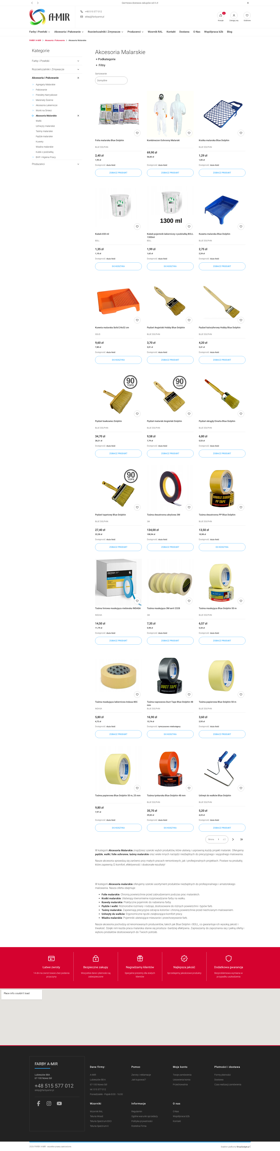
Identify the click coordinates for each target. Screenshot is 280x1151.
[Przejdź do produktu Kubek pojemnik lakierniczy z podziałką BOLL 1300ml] (170, 207)
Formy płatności (222, 1074)
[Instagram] (49, 1103)
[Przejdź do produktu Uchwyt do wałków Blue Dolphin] (222, 769)
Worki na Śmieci (44, 110)
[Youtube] (59, 1103)
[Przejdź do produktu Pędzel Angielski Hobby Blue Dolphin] (170, 301)
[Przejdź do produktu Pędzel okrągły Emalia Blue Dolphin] (222, 395)
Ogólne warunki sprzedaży (144, 1116)
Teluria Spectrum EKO (100, 1121)
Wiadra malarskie (44, 146)
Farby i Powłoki (40, 60)
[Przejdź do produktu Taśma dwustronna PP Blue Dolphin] (222, 488)
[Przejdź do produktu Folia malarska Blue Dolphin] (118, 114)
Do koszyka (118, 266)
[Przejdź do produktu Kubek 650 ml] (118, 207)
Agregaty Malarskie (45, 84)
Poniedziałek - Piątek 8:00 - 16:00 (106, 1094)
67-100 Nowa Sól (98, 1084)
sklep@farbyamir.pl (94, 16)
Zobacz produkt (118, 172)
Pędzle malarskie (44, 136)
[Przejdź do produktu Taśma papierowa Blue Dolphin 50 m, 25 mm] (118, 769)
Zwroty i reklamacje (141, 1074)
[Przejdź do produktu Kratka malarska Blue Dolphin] (222, 114)
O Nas (176, 1111)
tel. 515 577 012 (98, 1089)
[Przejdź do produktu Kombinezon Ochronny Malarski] (170, 114)
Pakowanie (41, 89)
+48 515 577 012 (93, 11)
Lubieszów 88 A (98, 1079)
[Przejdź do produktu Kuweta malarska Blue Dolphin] (222, 207)
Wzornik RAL (96, 1111)
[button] (247, 3)
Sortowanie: (101, 73)
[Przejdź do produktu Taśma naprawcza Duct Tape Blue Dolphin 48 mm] (170, 675)
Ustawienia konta (181, 1079)
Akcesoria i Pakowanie (55, 40)
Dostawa (218, 1079)
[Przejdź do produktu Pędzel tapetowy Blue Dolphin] (118, 488)
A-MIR (93, 1074)
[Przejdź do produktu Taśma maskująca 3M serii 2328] (170, 582)
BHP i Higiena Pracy (46, 157)
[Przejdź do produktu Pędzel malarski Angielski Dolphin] (170, 395)
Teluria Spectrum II (99, 1126)
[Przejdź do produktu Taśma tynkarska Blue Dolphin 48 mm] (170, 769)
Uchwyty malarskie (45, 126)
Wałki (38, 121)
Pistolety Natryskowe (46, 95)
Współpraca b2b (181, 1116)
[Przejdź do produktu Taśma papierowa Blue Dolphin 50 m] (222, 675)
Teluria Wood (96, 1116)
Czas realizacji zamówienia (227, 1084)
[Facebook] (38, 1103)
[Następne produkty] (233, 839)
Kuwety (39, 141)
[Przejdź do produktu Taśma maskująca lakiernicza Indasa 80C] (118, 675)
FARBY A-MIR (35, 40)
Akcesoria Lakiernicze (46, 105)
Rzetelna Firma (138, 1126)
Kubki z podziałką (44, 152)
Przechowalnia (180, 1084)
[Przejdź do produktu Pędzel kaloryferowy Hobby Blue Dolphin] (222, 301)
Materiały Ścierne (44, 100)
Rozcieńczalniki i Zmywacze (48, 69)
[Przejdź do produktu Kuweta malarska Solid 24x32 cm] (118, 301)
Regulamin (136, 1111)
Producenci (38, 164)
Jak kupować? (138, 1079)
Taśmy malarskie (44, 131)
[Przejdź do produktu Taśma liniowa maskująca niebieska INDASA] (118, 582)
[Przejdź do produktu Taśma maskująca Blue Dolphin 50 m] (222, 582)
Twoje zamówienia (182, 1074)
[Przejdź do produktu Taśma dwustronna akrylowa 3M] (170, 488)
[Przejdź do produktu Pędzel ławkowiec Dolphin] (118, 395)
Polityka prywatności (141, 1121)
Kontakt (177, 1121)
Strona (211, 839)
